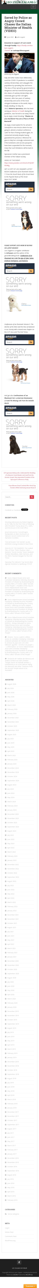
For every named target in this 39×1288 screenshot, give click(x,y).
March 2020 (11, 999)
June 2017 (10, 1137)
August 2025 (11, 734)
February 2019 (12, 1053)
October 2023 (12, 823)
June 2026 (10, 692)
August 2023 (11, 831)
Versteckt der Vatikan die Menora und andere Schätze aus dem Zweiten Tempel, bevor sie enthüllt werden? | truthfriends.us (19, 661)
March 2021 (11, 948)
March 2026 (11, 705)
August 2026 (11, 684)
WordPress (29, 1275)
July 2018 (10, 1083)
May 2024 (10, 797)
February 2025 (12, 760)
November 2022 (13, 869)
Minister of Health (18, 111)
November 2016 (13, 1162)
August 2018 (11, 1078)
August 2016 (11, 1175)
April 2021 (10, 944)
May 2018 (10, 1091)
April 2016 (10, 1192)
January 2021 (11, 957)
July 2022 (10, 885)
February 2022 (12, 906)
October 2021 (12, 923)
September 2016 (13, 1171)
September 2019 (13, 1024)
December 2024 (13, 768)
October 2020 (12, 969)
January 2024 (11, 810)
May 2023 (10, 843)
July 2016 (10, 1179)
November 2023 (13, 818)
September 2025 (13, 730)
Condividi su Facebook (13, 510)
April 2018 (10, 1095)
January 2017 (11, 1154)
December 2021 (13, 915)
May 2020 (10, 990)
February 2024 (12, 806)
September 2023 (13, 827)
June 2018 (10, 1087)
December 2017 (13, 1112)
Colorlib (15, 1275)
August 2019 (11, 1028)
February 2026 (12, 709)
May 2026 (10, 697)
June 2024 (10, 793)
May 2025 (10, 747)
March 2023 (11, 852)
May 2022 (10, 894)
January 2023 (11, 860)
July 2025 (10, 739)
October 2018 (12, 1070)
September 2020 (13, 974)
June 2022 (10, 890)
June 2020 (10, 986)
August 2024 (11, 785)
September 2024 (13, 781)
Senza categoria (13, 1214)
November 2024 (13, 772)
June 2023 (10, 839)
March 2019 (11, 1049)
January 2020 (11, 1007)
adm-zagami (21, 37)
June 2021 (10, 936)
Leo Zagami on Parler (19, 1268)
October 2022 (12, 873)
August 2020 (11, 978)
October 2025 (12, 726)
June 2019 (10, 1036)
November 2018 (13, 1066)
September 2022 (13, 877)
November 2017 (13, 1116)
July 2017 (10, 1133)
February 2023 (12, 856)
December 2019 (13, 1011)
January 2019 (11, 1057)
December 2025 (13, 718)
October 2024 (12, 776)
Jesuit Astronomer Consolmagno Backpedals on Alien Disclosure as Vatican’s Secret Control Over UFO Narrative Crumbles (17, 535)
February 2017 (12, 1150)
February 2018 (12, 1104)
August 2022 (11, 881)
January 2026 (11, 713)
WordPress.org (10, 1240)
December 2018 (13, 1062)
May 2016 (10, 1187)
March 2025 (11, 755)
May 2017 (10, 1141)
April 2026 (10, 701)
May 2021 (10, 940)
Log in (7, 1228)
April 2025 (10, 751)
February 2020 (12, 1003)
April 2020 (10, 995)
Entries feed (9, 1232)
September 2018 (13, 1074)
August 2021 (11, 927)
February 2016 (12, 1200)
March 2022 (11, 902)
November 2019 (13, 1015)
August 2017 (11, 1129)
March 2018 (11, 1099)
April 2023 (10, 848)
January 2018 (11, 1108)
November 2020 (13, 965)
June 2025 (10, 743)
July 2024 (10, 789)
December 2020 (13, 961)
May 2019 (10, 1041)
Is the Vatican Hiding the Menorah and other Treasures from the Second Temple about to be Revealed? (19, 667)
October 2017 (12, 1120)
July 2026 (10, 688)
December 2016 (13, 1158)
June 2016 (10, 1183)
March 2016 (11, 1196)
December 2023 (13, 814)
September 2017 (13, 1125)
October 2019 (12, 1020)
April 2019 (10, 1045)
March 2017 (11, 1146)
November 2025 (13, 722)
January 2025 (11, 764)
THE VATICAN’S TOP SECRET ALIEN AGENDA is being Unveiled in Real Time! (19, 543)
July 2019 (10, 1032)
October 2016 (12, 1166)
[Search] (32, 497)
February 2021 (12, 953)
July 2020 (10, 982)
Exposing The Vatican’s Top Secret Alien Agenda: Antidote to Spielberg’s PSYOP (19, 563)
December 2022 (13, 864)
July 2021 (10, 932)
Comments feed (10, 1236)
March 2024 (11, 802)
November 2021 (13, 919)
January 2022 (11, 911)
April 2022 (10, 898)
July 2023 (10, 835)
